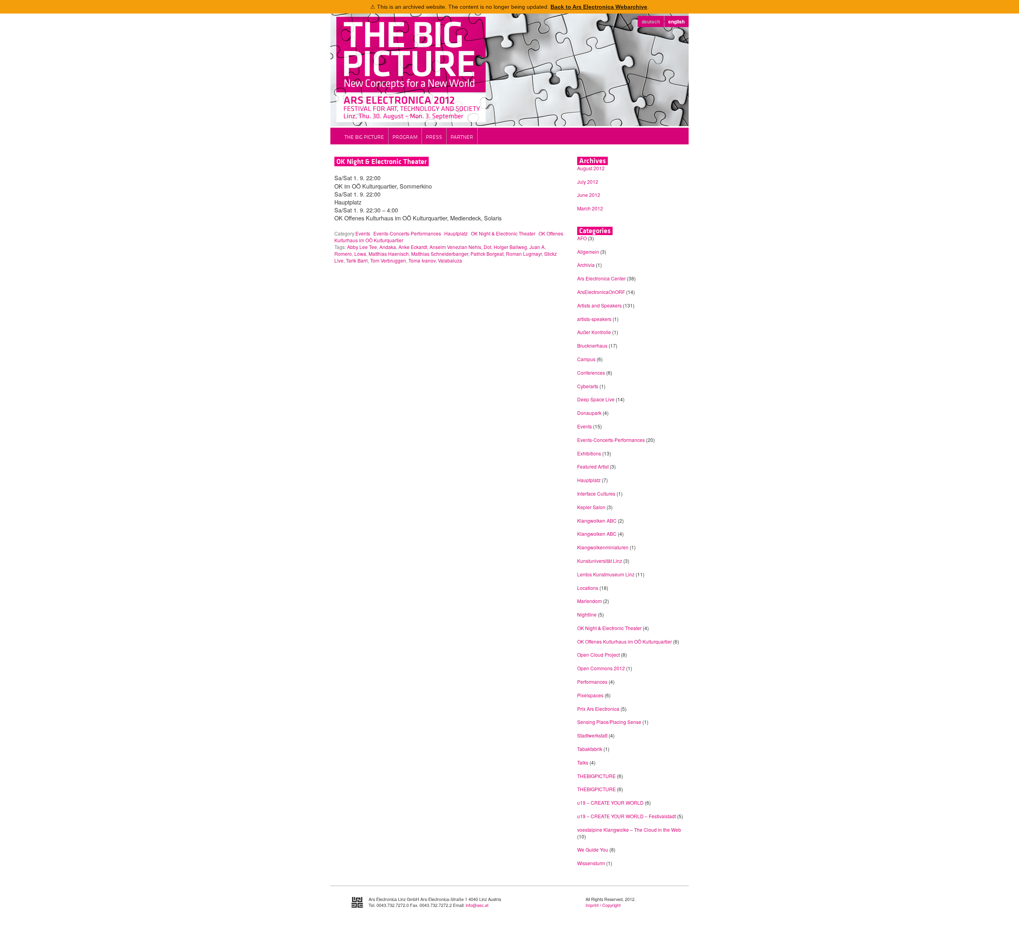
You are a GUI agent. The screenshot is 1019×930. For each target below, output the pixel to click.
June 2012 (588, 194)
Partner (462, 136)
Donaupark (589, 412)
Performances (592, 681)
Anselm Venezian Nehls (455, 246)
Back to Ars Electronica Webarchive (598, 7)
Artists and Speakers (599, 305)
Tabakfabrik (589, 748)
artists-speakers (594, 318)
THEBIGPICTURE (596, 775)
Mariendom (589, 600)
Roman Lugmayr (524, 253)
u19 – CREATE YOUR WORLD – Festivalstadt (626, 816)
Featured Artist (593, 466)
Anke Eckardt (412, 246)
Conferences (591, 372)
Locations (587, 587)
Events (362, 233)
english (676, 21)
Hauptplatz (456, 233)
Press (434, 136)
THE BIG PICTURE (364, 136)
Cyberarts (587, 386)
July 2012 (587, 181)
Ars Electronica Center (601, 278)
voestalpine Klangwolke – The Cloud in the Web (629, 829)
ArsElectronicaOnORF (601, 291)
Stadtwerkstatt (592, 735)
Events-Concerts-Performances (407, 233)
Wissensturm (591, 863)
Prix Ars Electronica (598, 708)
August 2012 (591, 168)
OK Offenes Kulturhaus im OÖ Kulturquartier (624, 641)
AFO (582, 238)
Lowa (360, 253)
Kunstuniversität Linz (599, 560)
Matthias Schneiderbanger (439, 253)
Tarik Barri (357, 260)
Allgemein (588, 251)
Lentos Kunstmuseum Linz (605, 574)
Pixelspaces (590, 695)
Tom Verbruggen (388, 260)
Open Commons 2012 (601, 668)
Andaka (387, 246)
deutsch (651, 21)
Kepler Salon (591, 507)
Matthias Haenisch (389, 253)
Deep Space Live (596, 399)
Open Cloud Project (598, 654)
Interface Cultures (596, 493)
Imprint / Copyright (603, 905)
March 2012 (590, 208)
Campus (586, 359)
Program (405, 136)
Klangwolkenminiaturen (603, 547)
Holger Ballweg (510, 246)
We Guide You (592, 849)
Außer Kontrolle (594, 332)
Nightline (587, 614)
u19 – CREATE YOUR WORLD (610, 802)
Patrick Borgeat (487, 253)
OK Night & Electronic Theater (381, 161)
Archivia (586, 264)
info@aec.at (477, 905)
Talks (582, 762)
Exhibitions (589, 453)
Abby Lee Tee (362, 246)
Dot (487, 246)
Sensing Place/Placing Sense (609, 721)
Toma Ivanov (421, 260)
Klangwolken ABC (597, 520)
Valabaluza (450, 260)
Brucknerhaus (592, 345)
